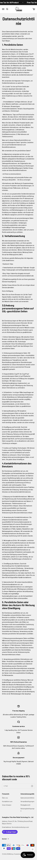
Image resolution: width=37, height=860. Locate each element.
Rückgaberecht (25, 805)
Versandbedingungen (27, 801)
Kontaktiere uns (7, 801)
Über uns (5, 798)
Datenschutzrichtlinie (27, 798)
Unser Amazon (6, 805)
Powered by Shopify (19, 854)
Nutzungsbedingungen (27, 810)
